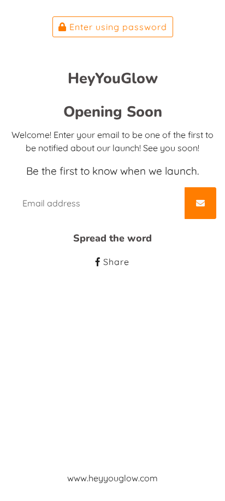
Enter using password (117, 26)
